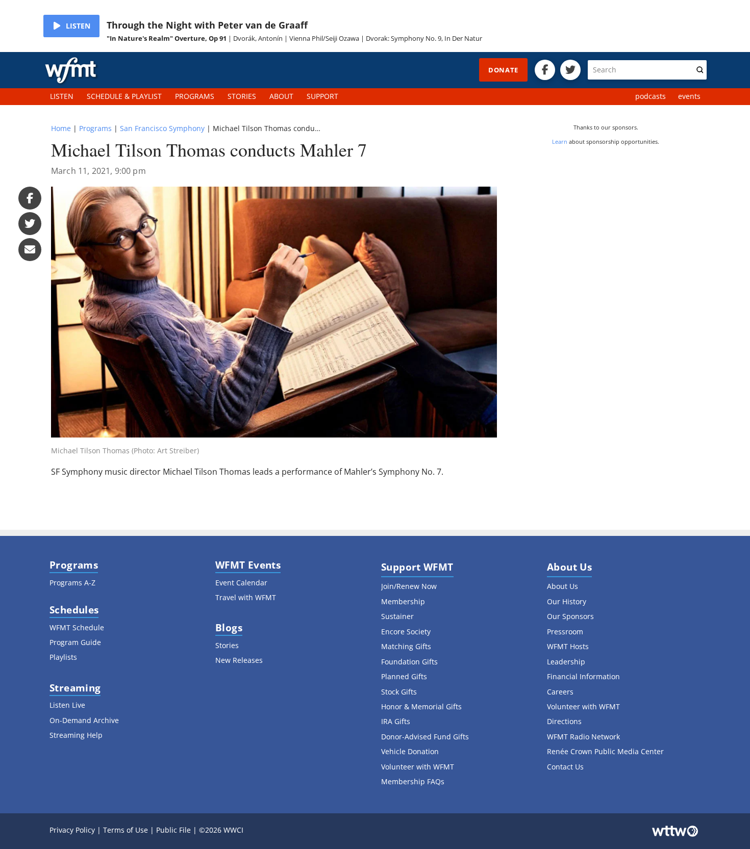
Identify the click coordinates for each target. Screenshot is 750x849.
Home (61, 128)
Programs (95, 128)
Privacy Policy (72, 830)
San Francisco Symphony (162, 128)
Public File (173, 830)
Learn (559, 141)
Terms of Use (125, 830)
